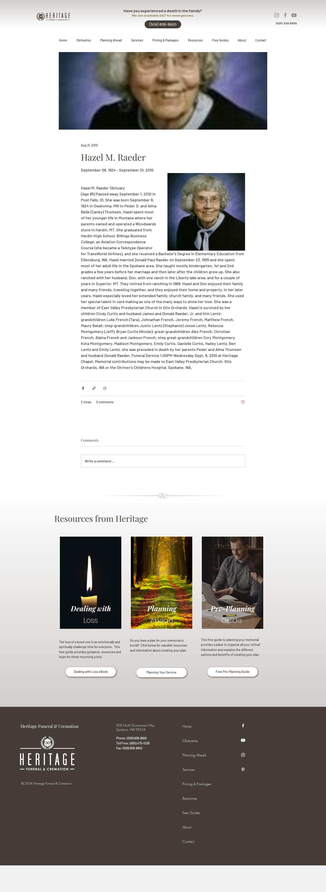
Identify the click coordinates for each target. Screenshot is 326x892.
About (187, 827)
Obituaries (190, 740)
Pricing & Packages (197, 783)
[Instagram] (276, 15)
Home (187, 726)
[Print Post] (105, 388)
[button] (111, 40)
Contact (188, 841)
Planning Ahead (194, 755)
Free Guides (191, 812)
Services (188, 769)
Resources (190, 798)
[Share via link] (94, 388)
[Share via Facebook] (83, 388)
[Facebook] (285, 15)
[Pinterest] (243, 769)
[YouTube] (294, 15)
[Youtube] (243, 740)
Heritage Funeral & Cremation (50, 726)
